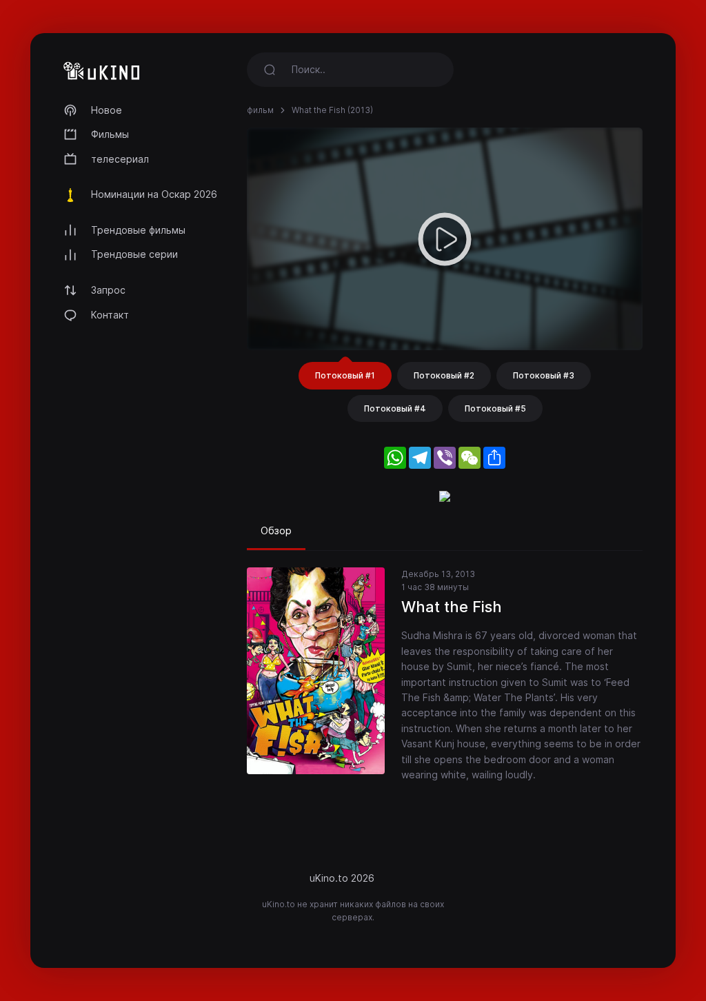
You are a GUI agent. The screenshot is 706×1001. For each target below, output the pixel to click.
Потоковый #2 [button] (444, 375)
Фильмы (110, 134)
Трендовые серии (134, 254)
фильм (260, 110)
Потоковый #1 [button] (345, 375)
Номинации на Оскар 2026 (154, 194)
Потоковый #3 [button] (543, 375)
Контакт (110, 315)
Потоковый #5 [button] (495, 408)
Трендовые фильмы (138, 230)
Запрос (108, 290)
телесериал (120, 159)
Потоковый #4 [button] (395, 408)
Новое (106, 110)
